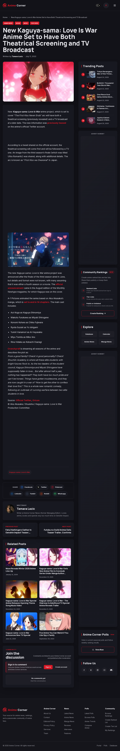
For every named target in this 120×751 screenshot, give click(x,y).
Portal (99, 746)
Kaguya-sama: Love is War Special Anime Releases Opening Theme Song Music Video (21, 603)
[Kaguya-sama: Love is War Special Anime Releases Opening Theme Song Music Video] (21, 589)
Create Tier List (111, 726)
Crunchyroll (14, 348)
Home (5, 17)
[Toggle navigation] (114, 5)
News (26, 23)
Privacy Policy (49, 725)
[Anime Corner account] (106, 5)
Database (89, 334)
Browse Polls (90, 717)
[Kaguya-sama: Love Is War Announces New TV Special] (21, 621)
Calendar (106, 334)
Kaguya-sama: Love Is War (19, 472)
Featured (34, 23)
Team (46, 733)
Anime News (8, 23)
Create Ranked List (111, 721)
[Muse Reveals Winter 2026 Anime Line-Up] (21, 557)
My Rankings (110, 730)
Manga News (106, 342)
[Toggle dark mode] (98, 5)
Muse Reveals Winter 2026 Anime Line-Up (21, 569)
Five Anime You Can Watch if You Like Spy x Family (53, 634)
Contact (47, 717)
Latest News (69, 713)
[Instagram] (97, 670)
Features (67, 733)
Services (47, 729)
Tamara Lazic (17, 56)
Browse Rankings (108, 714)
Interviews (68, 729)
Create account (61, 667)
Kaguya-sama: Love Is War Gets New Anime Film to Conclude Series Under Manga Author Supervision (53, 572)
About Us (47, 713)
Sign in (48, 667)
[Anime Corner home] (14, 5)
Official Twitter (23, 400)
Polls (105, 746)
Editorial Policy (49, 721)
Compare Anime (88, 726)
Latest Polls (89, 713)
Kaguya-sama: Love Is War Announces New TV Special (18, 634)
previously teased (56, 123)
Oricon (35, 400)
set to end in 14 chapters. (37, 302)
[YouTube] (104, 670)
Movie (18, 23)
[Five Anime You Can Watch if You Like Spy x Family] (55, 621)
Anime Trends (90, 721)
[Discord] (111, 670)
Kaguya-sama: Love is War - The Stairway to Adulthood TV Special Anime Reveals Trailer (54, 603)
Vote (112, 634)
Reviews (67, 725)
